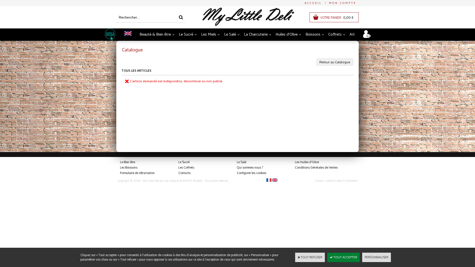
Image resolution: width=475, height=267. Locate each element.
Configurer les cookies (251, 173)
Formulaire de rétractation (137, 173)
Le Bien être (127, 162)
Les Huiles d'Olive (307, 162)
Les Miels (208, 34)
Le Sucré (186, 34)
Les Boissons (128, 167)
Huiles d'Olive (287, 34)
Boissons (313, 34)
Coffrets (335, 34)
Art (352, 34)
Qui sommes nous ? (250, 167)
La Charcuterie (256, 34)
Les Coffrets (186, 167)
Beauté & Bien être (155, 34)
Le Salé (230, 34)
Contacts (184, 173)
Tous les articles (136, 70)
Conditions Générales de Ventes (316, 167)
